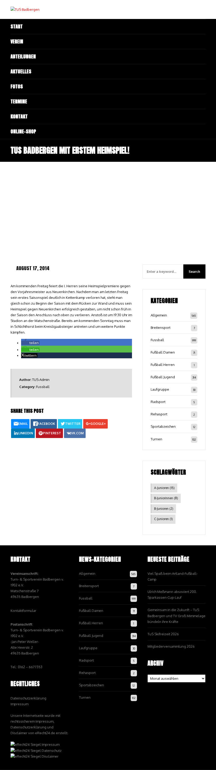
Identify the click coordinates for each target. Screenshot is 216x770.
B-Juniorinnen (166, 498)
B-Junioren (163, 509)
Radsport (158, 402)
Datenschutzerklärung (28, 698)
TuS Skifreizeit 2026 (163, 634)
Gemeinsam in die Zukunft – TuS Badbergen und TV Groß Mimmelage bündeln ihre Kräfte (176, 615)
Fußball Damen (163, 352)
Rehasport (159, 414)
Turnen (156, 439)
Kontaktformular (23, 610)
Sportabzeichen (163, 426)
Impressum (19, 704)
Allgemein (159, 315)
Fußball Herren (163, 365)
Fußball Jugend (163, 377)
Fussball (43, 387)
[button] (30, 343)
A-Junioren (164, 488)
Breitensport (160, 327)
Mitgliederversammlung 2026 (171, 646)
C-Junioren (163, 519)
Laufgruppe (160, 389)
